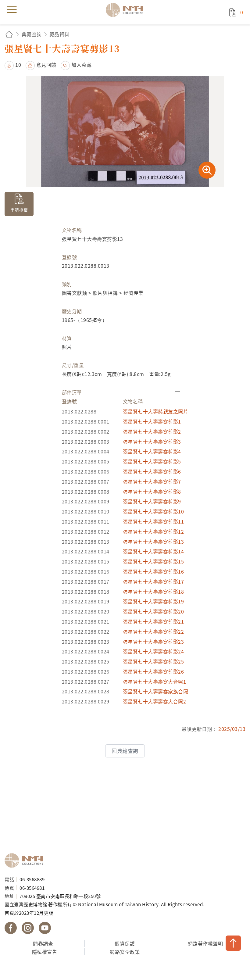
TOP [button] (233, 943)
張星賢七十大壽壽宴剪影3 (152, 441)
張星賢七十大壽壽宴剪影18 (153, 591)
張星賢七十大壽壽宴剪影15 (153, 561)
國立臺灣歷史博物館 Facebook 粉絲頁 (11, 928)
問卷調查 (43, 943)
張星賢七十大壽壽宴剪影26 (153, 671)
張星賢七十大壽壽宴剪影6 (152, 471)
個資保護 (125, 943)
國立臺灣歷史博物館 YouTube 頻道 (45, 928)
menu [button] (12, 9)
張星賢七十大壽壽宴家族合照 (155, 691)
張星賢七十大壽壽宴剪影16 (153, 571)
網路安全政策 (125, 951)
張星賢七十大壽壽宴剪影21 (153, 621)
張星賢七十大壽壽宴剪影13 (153, 541)
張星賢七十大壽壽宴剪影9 (152, 501)
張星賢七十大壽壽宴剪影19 (153, 601)
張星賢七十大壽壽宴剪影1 (152, 421)
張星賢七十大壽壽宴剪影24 (153, 651)
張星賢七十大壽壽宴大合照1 (154, 681)
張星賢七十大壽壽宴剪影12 (153, 531)
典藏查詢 (32, 34)
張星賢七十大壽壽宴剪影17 (153, 581)
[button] (13, 64)
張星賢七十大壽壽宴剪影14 (153, 551)
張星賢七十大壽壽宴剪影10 (153, 511)
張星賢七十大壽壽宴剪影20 (153, 611)
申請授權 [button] (19, 210)
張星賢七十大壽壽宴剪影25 (153, 661)
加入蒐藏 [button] (81, 64)
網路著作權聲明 (205, 943)
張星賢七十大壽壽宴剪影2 (152, 431)
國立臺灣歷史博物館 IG (28, 928)
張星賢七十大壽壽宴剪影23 (153, 641)
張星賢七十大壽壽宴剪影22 (153, 631)
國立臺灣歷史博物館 (26, 860)
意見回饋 (46, 64)
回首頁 (9, 34)
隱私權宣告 (44, 951)
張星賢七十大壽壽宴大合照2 (154, 701)
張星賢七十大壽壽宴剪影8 (152, 491)
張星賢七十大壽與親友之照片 (155, 411)
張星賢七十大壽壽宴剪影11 (153, 521)
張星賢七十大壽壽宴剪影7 (152, 481)
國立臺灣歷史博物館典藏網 (126, 9)
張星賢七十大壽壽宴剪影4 (152, 451)
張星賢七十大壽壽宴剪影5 (152, 461)
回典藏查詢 (125, 750)
